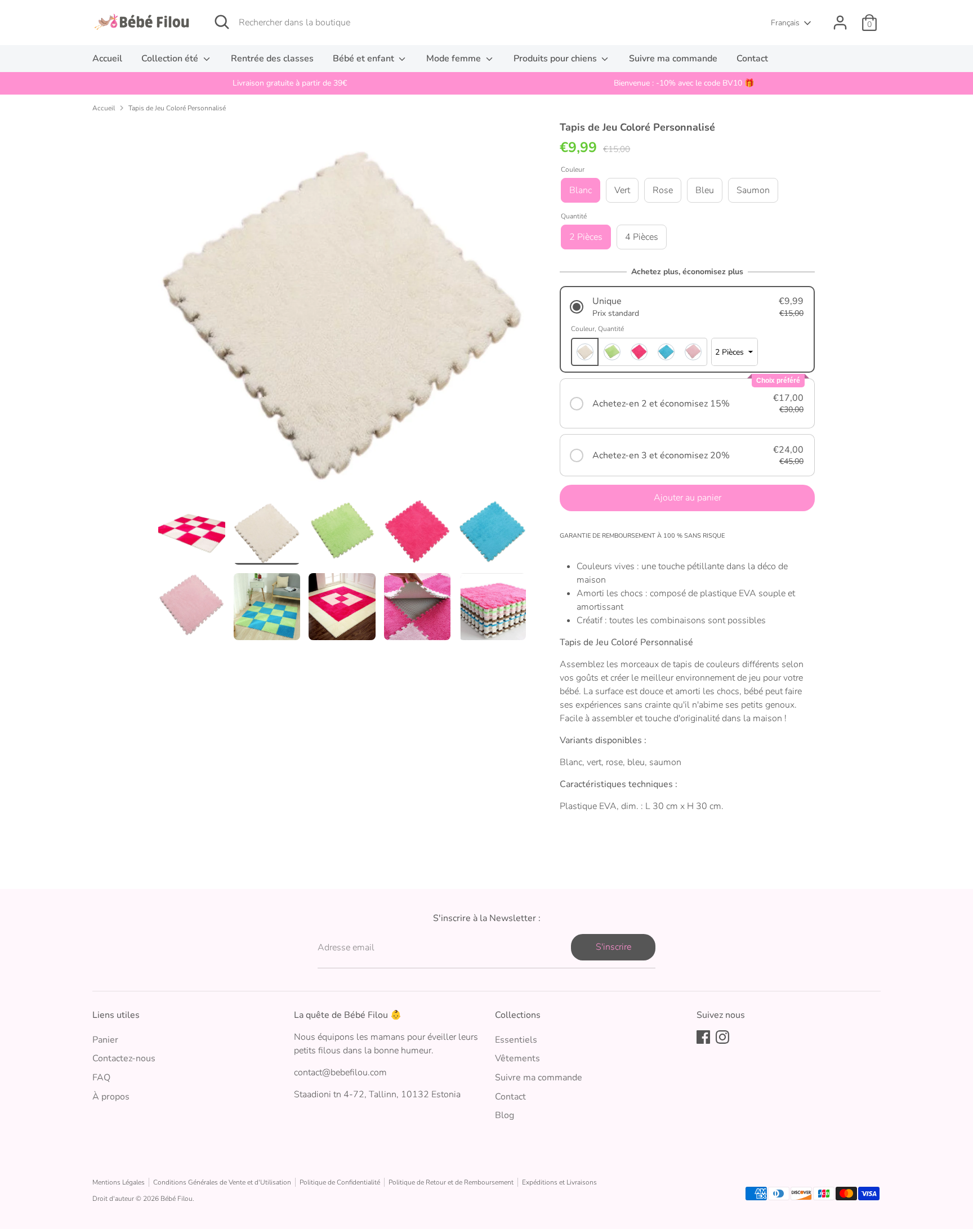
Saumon (753, 190)
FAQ (101, 1077)
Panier (105, 1040)
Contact (752, 58)
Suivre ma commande (673, 58)
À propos (111, 1097)
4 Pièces (641, 237)
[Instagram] (722, 1037)
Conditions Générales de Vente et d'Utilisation (222, 1182)
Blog (504, 1115)
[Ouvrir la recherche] (222, 22)
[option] (289, 83)
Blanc (580, 190)
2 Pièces (585, 237)
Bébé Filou (176, 1198)
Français (785, 22)
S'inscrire (613, 947)
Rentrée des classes (272, 58)
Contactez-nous (123, 1058)
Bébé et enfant (364, 58)
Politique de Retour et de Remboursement (451, 1182)
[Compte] (840, 22)
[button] (687, 307)
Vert (622, 190)
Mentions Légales (118, 1182)
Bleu (704, 190)
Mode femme (454, 58)
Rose (663, 190)
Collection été (170, 58)
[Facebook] (703, 1037)
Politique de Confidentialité (340, 1182)
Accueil (107, 58)
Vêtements (517, 1058)
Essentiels (516, 1040)
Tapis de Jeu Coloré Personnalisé (177, 108)
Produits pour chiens (556, 58)
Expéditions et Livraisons (559, 1182)
